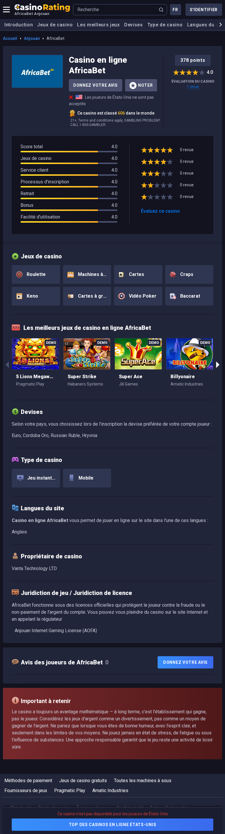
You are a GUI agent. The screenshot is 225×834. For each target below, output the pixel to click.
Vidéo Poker (142, 296)
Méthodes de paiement (28, 780)
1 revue (193, 87)
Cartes (136, 274)
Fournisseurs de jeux (25, 790)
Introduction (18, 25)
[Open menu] (6, 10)
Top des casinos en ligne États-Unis (112, 824)
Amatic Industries (110, 790)
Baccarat (189, 296)
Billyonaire (183, 376)
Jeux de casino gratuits (83, 780)
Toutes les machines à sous (142, 780)
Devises (133, 25)
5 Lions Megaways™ (35, 376)
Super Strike (82, 376)
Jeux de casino (55, 25)
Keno (31, 296)
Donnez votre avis (95, 85)
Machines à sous (94, 274)
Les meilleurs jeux (98, 25)
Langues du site (206, 25)
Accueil (10, 38)
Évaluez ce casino (160, 211)
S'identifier (204, 9)
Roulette (35, 274)
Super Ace (130, 376)
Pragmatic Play (69, 790)
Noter (145, 85)
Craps (186, 274)
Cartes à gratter (94, 296)
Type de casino (165, 25)
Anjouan (32, 38)
